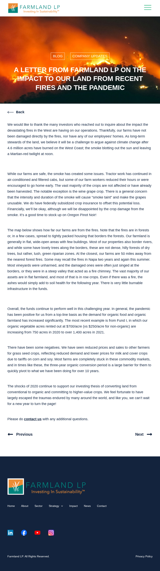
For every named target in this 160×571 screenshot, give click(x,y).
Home (11, 505)
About (24, 505)
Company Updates (89, 56)
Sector (39, 505)
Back (20, 112)
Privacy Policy (144, 556)
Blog (58, 56)
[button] (148, 8)
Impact (73, 505)
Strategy (54, 505)
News (87, 505)
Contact (102, 505)
